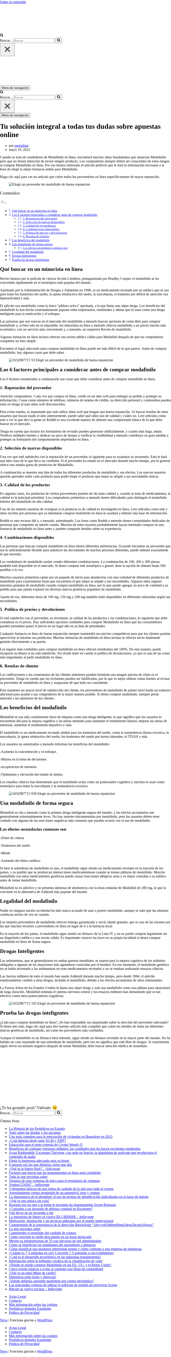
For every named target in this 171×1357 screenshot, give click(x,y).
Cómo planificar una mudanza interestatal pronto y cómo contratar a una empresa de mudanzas (75, 1249)
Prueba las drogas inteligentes (30, 260)
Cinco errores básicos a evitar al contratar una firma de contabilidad (56, 1269)
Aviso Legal (17, 1296)
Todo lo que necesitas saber (28, 1177)
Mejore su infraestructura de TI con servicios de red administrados (55, 1241)
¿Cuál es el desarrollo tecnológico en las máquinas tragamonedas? (55, 1257)
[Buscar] (1, 35)
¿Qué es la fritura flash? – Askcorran (34, 1169)
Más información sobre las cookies (33, 1304)
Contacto (15, 1300)
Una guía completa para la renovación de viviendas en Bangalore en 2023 (60, 1136)
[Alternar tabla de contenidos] (3, 203)
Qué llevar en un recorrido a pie (31, 1213)
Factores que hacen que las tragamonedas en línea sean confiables (55, 1173)
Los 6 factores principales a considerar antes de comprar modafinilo (54, 215)
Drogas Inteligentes (24, 256)
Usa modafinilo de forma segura (32, 244)
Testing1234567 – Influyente (29, 1185)
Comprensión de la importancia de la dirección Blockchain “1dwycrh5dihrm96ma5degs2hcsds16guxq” (81, 1225)
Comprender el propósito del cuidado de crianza (42, 1233)
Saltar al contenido (13, 2)
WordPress (44, 1320)
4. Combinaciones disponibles (41, 229)
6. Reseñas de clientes (36, 236)
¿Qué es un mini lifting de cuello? (32, 1273)
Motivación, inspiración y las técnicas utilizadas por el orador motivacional (61, 1221)
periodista (21, 145)
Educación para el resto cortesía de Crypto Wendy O (46, 1145)
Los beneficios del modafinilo (31, 240)
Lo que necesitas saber (25, 1229)
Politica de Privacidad (24, 1312)
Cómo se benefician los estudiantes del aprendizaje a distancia (52, 1245)
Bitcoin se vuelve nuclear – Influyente (35, 1289)
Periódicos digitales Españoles (30, 1308)
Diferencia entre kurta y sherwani (32, 1277)
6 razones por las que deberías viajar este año (40, 1165)
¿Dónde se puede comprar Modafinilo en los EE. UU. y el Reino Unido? (60, 1265)
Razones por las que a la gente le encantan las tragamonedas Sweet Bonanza (62, 1205)
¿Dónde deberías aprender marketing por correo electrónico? (51, 1281)
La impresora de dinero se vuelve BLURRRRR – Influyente (51, 1217)
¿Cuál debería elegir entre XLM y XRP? (37, 1140)
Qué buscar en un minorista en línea (34, 211)
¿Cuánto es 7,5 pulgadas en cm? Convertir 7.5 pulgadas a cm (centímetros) (61, 1253)
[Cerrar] (7, 49)
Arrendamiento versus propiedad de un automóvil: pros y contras (54, 1193)
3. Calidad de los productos (39, 225)
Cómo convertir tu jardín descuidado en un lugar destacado (50, 1237)
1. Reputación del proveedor (40, 218)
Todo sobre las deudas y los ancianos (35, 1132)
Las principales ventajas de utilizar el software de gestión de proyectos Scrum (63, 1285)
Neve (4, 1320)
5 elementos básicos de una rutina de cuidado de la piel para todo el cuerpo (61, 1189)
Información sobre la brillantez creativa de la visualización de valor (55, 1261)
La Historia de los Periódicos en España (37, 1128)
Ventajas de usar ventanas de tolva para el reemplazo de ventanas (54, 1181)
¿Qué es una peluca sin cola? (29, 1201)
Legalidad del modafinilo (28, 251)
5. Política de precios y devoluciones (45, 232)
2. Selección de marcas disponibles (44, 222)
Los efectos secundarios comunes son (45, 247)
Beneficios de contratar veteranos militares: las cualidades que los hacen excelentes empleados (74, 1149)
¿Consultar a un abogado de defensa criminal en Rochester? (51, 1209)
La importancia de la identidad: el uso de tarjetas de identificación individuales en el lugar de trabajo (79, 1197)
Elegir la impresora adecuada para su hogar (39, 1161)
